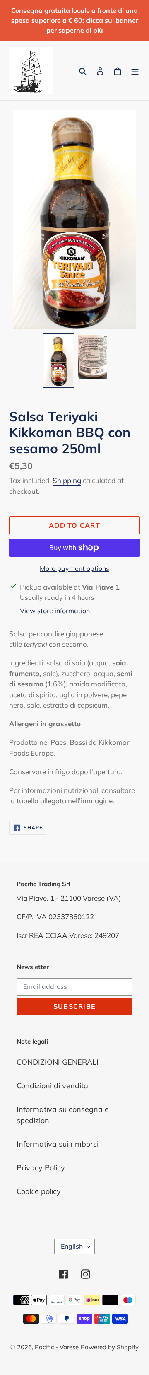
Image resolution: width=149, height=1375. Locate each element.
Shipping (67, 480)
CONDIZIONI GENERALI (58, 1062)
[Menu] (135, 70)
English (72, 1246)
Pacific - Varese (57, 1347)
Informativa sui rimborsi (58, 1144)
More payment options (74, 568)
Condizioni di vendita (52, 1085)
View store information (55, 611)
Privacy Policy (41, 1167)
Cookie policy (39, 1191)
